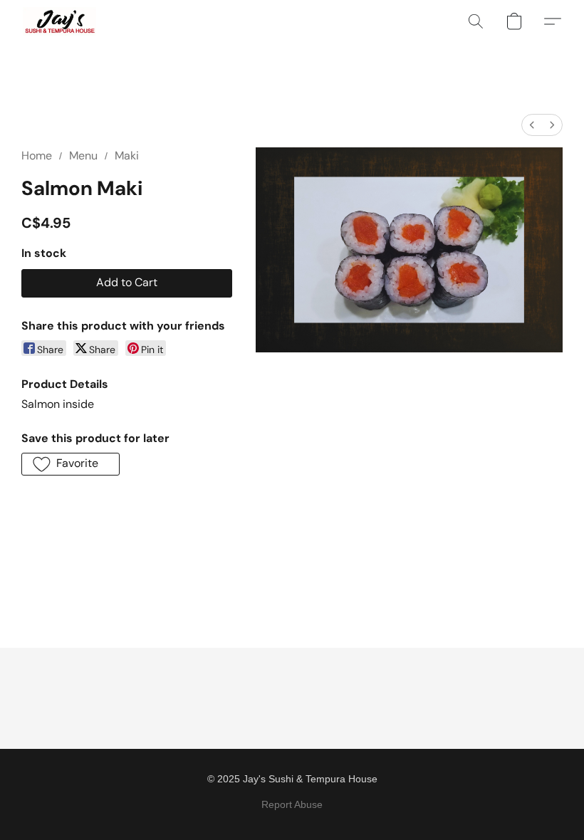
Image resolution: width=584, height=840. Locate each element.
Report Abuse (292, 804)
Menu (83, 155)
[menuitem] (532, 125)
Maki (127, 155)
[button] (59, 21)
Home (36, 155)
